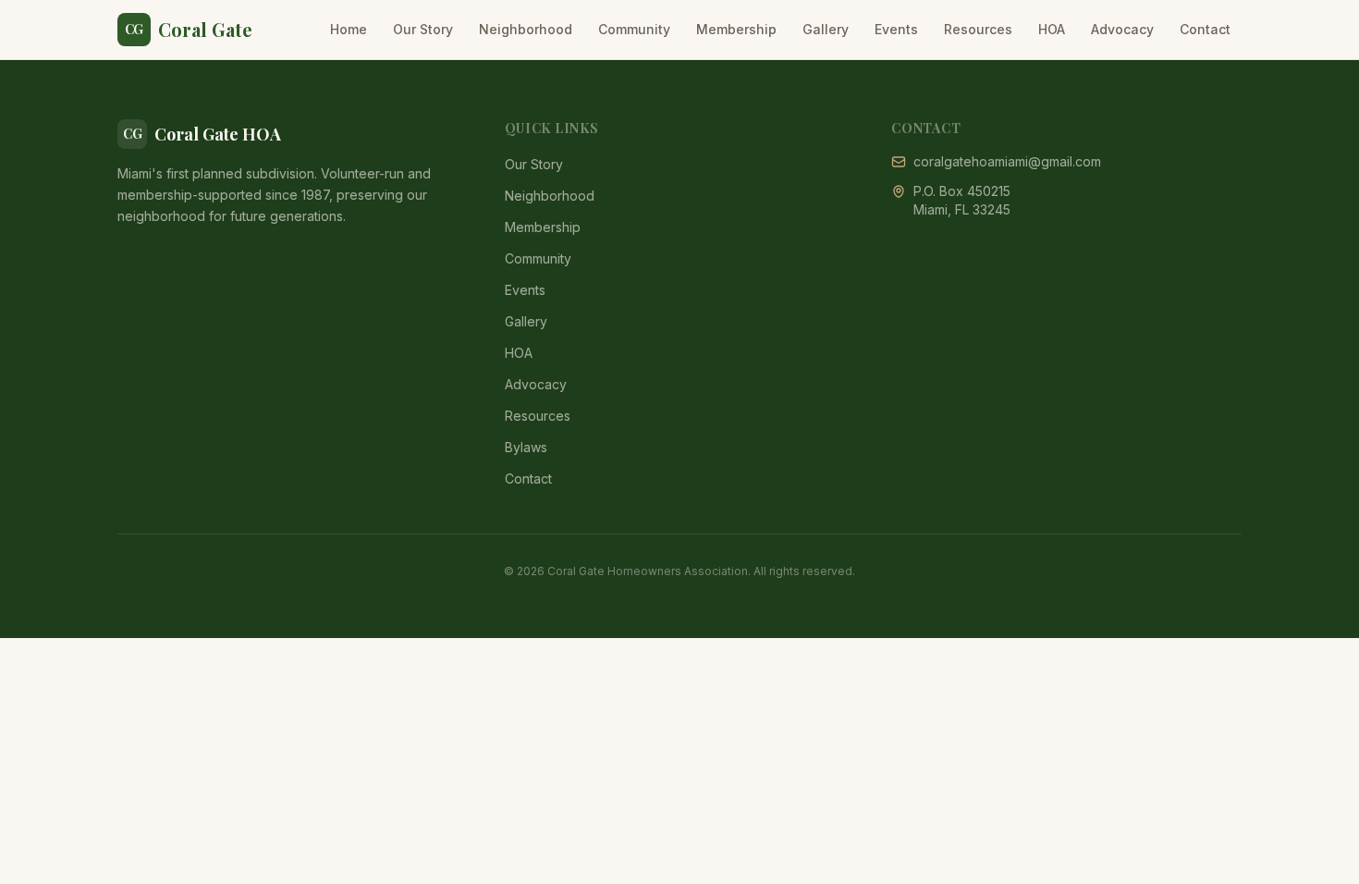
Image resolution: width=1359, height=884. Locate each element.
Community (634, 29)
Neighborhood (525, 29)
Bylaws (526, 447)
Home (348, 29)
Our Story (423, 29)
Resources (978, 29)
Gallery (825, 29)
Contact (1205, 29)
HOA (1051, 29)
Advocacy (1122, 29)
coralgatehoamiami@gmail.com (1007, 161)
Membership (736, 29)
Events (896, 29)
